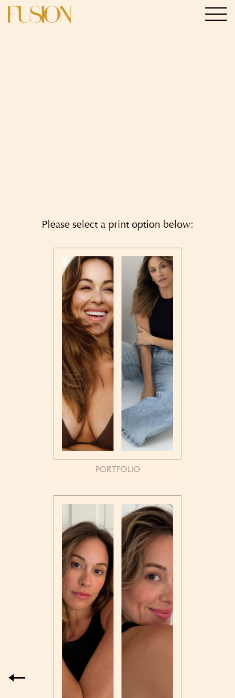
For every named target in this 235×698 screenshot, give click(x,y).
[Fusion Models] (39, 14)
